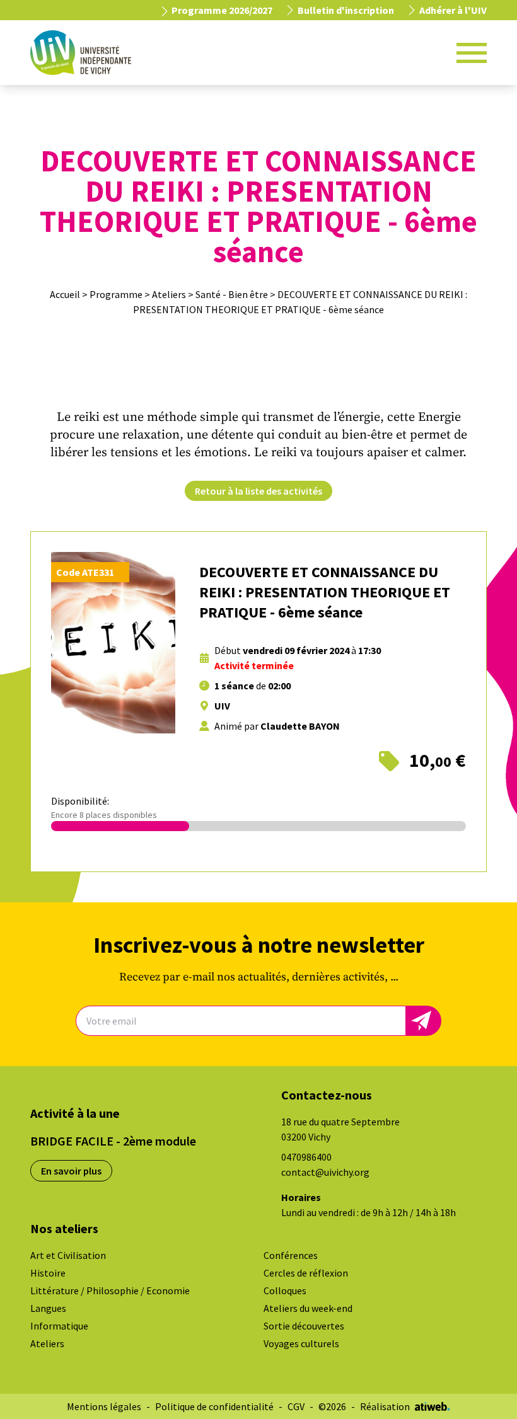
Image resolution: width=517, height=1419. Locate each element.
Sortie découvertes (304, 1325)
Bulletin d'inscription (346, 10)
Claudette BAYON (300, 726)
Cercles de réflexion (306, 1273)
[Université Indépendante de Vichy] (80, 52)
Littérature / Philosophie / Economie (110, 1290)
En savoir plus (71, 1170)
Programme (116, 294)
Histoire (48, 1273)
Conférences (291, 1255)
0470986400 (306, 1157)
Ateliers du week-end (308, 1308)
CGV (296, 1406)
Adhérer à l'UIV (453, 10)
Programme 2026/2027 (221, 10)
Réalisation (385, 1406)
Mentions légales (104, 1406)
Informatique (59, 1325)
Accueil (65, 294)
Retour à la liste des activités (258, 491)
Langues (48, 1308)
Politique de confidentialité (214, 1406)
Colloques (285, 1290)
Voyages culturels (301, 1343)
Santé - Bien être (231, 294)
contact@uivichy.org (325, 1172)
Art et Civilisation (68, 1255)
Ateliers (169, 294)
